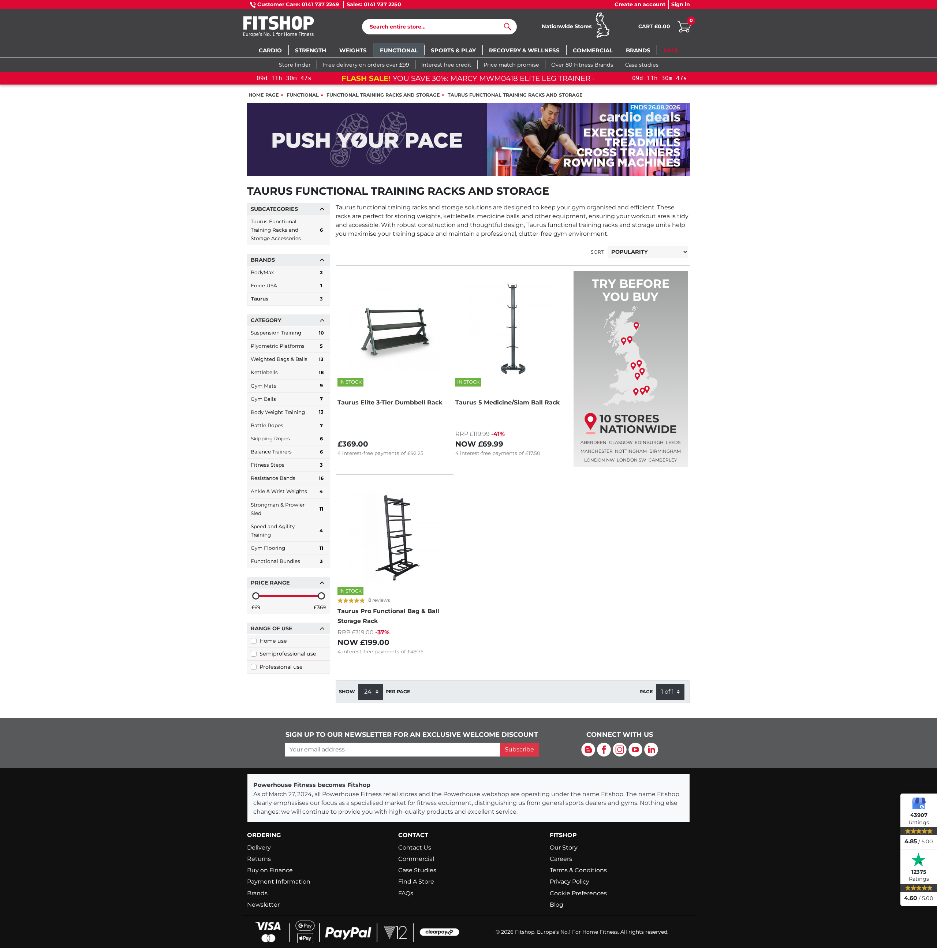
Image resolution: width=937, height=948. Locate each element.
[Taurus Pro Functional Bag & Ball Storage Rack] (394, 537)
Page (646, 691)
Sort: (598, 252)
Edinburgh (649, 442)
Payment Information (278, 881)
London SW (631, 460)
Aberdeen (593, 442)
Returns (259, 858)
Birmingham (665, 451)
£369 (320, 607)
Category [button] (266, 320)
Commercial (416, 858)
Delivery (259, 847)
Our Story (564, 847)
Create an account (640, 4)
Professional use (281, 667)
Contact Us (414, 847)
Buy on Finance (270, 870)
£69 (255, 607)
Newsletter (263, 904)
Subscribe (519, 749)
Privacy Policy (569, 881)
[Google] (918, 803)
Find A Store (416, 881)
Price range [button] (270, 582)
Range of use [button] (271, 628)
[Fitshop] (289, 27)
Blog (556, 904)
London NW (599, 460)
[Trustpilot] (918, 859)
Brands (257, 893)
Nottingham (631, 451)
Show (347, 691)
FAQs (405, 893)
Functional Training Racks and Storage (383, 95)
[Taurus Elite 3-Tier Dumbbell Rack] (394, 328)
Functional (303, 95)
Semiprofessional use (288, 653)
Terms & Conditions (578, 870)
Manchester (597, 451)
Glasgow (620, 442)
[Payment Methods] (355, 931)
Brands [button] (263, 260)
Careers (561, 858)
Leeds (673, 442)
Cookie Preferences (578, 893)
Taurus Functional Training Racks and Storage (515, 95)
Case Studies (417, 870)
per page (397, 691)
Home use (273, 641)
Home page (264, 95)
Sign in (680, 4)
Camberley (663, 460)
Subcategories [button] (274, 209)
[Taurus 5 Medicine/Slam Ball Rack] (512, 328)
